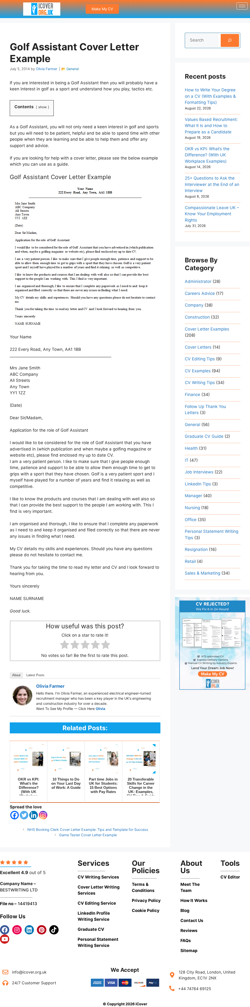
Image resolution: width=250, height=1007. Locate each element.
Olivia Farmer (50, 686)
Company (194, 305)
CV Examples (198, 370)
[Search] (230, 40)
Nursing (192, 507)
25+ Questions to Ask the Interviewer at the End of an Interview (212, 184)
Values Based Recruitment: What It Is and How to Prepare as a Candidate (211, 125)
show (42, 107)
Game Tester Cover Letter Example (88, 835)
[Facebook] (14, 815)
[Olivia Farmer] (22, 703)
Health (191, 448)
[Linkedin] (33, 815)
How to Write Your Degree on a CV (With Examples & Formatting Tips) (210, 96)
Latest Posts (35, 675)
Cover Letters (198, 347)
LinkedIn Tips (198, 484)
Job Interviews (199, 472)
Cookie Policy (145, 910)
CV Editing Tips (200, 358)
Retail (190, 561)
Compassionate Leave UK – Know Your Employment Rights (212, 214)
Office (191, 519)
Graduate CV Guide (204, 436)
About (16, 675)
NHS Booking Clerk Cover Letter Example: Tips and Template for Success (87, 829)
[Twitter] (24, 815)
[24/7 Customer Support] (5, 983)
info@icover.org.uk (29, 972)
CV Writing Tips (200, 382)
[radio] (64, 645)
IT (186, 460)
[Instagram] (43, 815)
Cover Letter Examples (207, 329)
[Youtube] (4, 939)
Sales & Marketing (202, 573)
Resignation (196, 549)
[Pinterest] (41, 929)
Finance (192, 394)
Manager (193, 495)
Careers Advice (200, 293)
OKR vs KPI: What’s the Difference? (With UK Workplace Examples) (207, 155)
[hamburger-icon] (242, 6)
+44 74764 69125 (194, 988)
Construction (197, 317)
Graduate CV (91, 929)
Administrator (198, 281)
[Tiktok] (54, 929)
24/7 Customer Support (34, 982)
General (72, 69)
